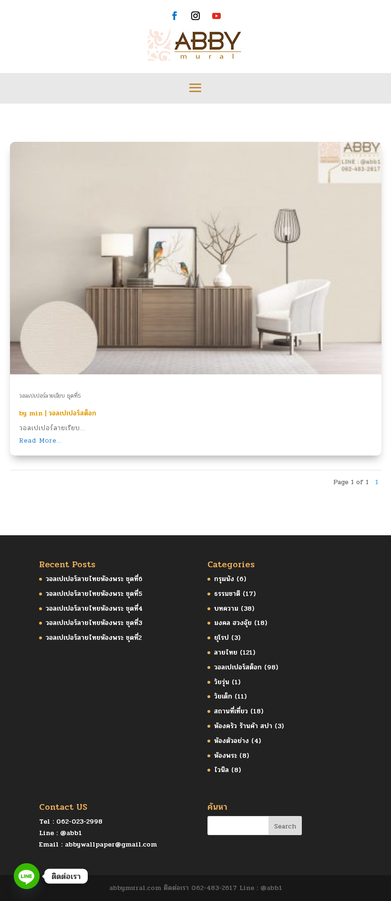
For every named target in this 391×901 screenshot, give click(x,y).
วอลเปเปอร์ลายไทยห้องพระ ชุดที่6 (94, 579)
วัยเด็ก (223, 696)
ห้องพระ (225, 756)
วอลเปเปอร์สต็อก (72, 413)
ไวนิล (221, 770)
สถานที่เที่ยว (231, 711)
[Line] (27, 876)
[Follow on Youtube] (216, 15)
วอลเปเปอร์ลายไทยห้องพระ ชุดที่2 (94, 638)
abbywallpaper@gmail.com (111, 844)
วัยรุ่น (221, 682)
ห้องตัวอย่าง (231, 741)
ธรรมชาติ (227, 594)
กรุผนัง (224, 579)
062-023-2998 (79, 821)
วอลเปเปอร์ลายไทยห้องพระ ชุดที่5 (94, 594)
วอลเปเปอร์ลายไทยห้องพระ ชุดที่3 (94, 623)
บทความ (226, 609)
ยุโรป (221, 638)
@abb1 (71, 833)
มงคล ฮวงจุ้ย (233, 623)
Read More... (40, 440)
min (35, 413)
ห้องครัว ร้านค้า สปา (243, 726)
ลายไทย (225, 652)
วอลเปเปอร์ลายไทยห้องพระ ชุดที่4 (94, 609)
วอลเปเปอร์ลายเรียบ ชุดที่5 (50, 396)
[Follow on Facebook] (174, 15)
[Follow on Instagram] (195, 15)
